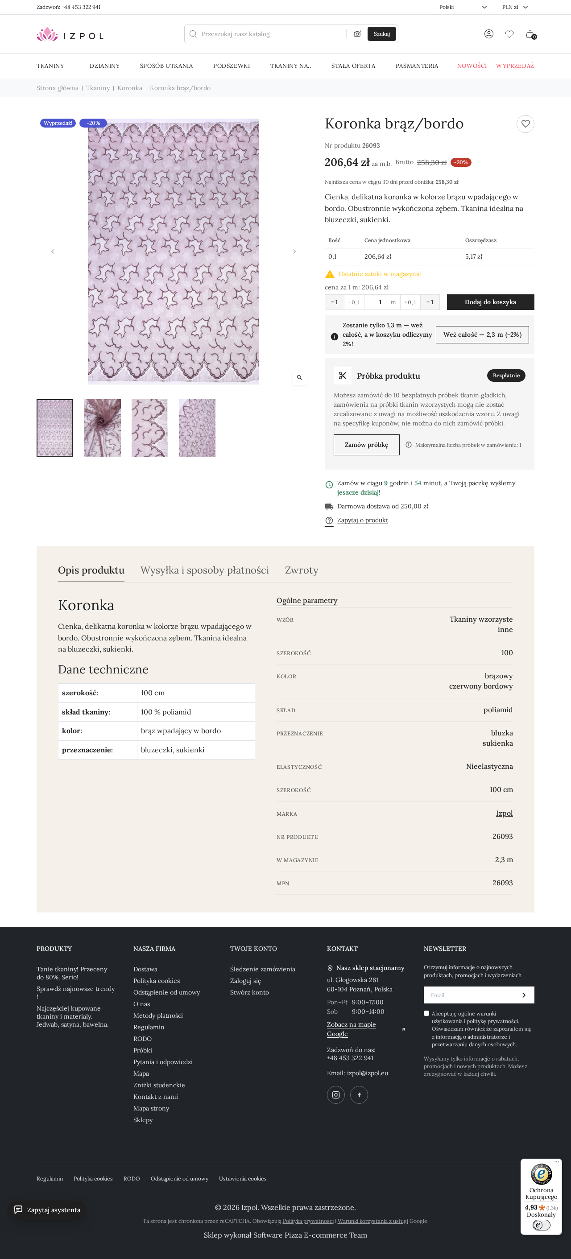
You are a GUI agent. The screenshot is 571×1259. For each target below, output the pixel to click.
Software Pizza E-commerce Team (310, 1234)
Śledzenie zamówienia (262, 969)
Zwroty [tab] (302, 570)
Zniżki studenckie (159, 1085)
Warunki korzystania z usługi (373, 1221)
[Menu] (556, 1164)
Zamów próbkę (367, 445)
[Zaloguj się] (489, 34)
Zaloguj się (245, 981)
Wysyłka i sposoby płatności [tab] (205, 570)
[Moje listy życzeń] (509, 34)
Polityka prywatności (308, 1221)
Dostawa (145, 969)
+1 (430, 302)
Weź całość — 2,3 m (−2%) (482, 334)
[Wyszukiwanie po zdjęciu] (358, 33)
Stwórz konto (249, 992)
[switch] (541, 1225)
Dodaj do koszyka (490, 302)
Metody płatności (158, 1015)
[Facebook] (359, 1095)
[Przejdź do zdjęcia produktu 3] (150, 427)
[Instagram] (336, 1095)
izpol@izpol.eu (367, 1073)
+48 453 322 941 (350, 1058)
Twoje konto (253, 949)
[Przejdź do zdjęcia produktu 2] (102, 427)
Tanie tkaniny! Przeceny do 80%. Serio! (72, 973)
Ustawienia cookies (243, 1178)
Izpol (504, 813)
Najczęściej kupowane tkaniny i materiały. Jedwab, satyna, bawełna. (72, 1016)
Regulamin (149, 1027)
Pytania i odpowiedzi (163, 1062)
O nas (141, 1004)
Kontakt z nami (155, 1097)
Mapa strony (151, 1108)
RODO (142, 1039)
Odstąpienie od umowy (166, 992)
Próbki (142, 1050)
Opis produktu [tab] (91, 570)
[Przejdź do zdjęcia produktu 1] (55, 427)
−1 (335, 302)
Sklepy (143, 1120)
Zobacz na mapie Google (351, 1029)
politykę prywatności (492, 1021)
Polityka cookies (156, 981)
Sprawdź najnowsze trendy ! (76, 993)
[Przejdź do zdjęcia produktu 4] (197, 427)
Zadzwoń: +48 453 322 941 (68, 7)
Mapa (141, 1073)
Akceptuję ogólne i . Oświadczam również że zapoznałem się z (482, 1029)
